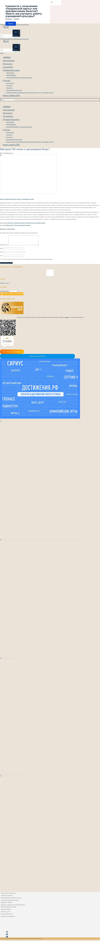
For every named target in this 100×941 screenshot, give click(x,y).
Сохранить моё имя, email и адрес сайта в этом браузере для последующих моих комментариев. (27, 259)
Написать (11, 23)
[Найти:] (7, 35)
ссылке (66, 317)
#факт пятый (29, 199)
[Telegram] (7, 937)
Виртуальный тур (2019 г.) (37, 356)
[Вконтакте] (7, 932)
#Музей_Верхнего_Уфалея (19, 199)
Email (2, 252)
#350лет (10, 199)
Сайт (1, 255)
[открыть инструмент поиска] (6, 28)
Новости (10, 153)
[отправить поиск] (16, 33)
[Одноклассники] (7, 934)
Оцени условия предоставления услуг (12, 351)
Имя (1, 248)
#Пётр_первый (4, 199)
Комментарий (4, 244)
